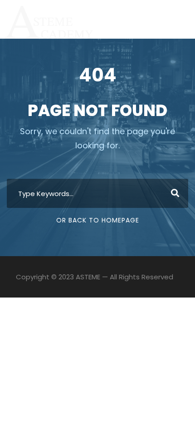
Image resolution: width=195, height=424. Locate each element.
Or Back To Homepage (97, 220)
